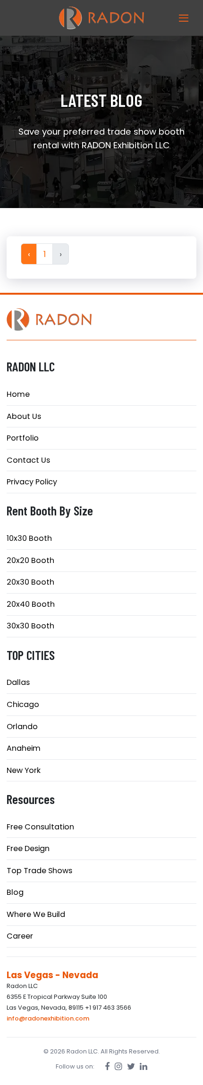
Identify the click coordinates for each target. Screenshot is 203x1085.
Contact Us (28, 460)
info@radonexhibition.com (48, 1018)
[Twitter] (131, 1066)
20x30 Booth (30, 582)
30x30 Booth (30, 625)
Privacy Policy (32, 481)
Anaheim (24, 748)
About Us (24, 416)
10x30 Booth (29, 538)
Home (18, 394)
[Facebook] (107, 1066)
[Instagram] (118, 1066)
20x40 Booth (31, 604)
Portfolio (23, 438)
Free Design (28, 848)
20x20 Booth (30, 560)
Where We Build (36, 914)
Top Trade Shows (39, 870)
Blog (15, 892)
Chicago (23, 704)
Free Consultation (40, 826)
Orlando (22, 726)
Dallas (18, 682)
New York (24, 770)
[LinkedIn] (143, 1066)
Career (20, 936)
